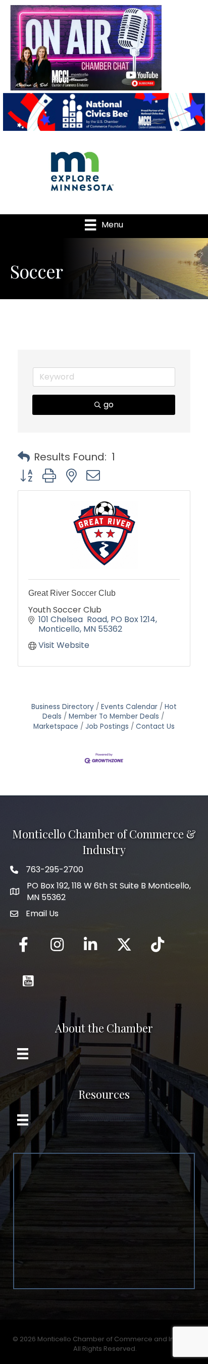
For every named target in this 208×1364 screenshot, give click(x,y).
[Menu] (22, 1053)
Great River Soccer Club (72, 593)
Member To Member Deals (114, 716)
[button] (24, 457)
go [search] (108, 404)
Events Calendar (129, 707)
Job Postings (107, 726)
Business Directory (62, 707)
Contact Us (155, 726)
